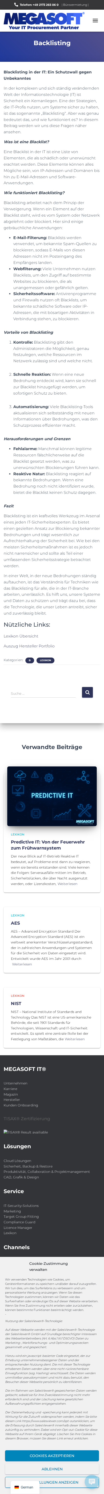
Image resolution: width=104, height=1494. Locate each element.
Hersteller (12, 1099)
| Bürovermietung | (75, 5)
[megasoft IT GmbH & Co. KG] (46, 20)
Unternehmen (15, 1083)
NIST (16, 1003)
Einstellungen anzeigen (52, 1482)
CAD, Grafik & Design (21, 1177)
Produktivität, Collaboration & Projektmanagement (47, 1171)
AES (15, 923)
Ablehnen (52, 1469)
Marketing (12, 1211)
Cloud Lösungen (17, 1161)
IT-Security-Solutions (21, 1206)
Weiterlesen (67, 884)
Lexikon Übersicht (21, 636)
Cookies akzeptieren (52, 1455)
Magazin (11, 1094)
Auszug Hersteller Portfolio (29, 646)
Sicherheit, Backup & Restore (28, 1166)
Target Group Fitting (21, 1216)
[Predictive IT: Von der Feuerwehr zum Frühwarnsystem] (52, 796)
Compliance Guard (19, 1222)
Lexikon (45, 660)
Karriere (10, 1089)
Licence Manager (18, 1227)
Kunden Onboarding (21, 1105)
